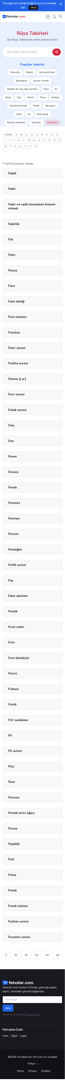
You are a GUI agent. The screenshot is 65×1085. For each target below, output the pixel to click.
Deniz (30, 97)
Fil (10, 735)
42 (57, 955)
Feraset (14, 503)
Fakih (12, 173)
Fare (46, 89)
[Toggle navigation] (47, 16)
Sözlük (8, 134)
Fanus (12, 270)
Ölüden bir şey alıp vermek (22, 89)
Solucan (36, 122)
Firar (11, 782)
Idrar (19, 114)
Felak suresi (17, 410)
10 (15, 955)
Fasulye (14, 332)
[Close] (61, 4)
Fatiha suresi (18, 363)
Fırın (11, 642)
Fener (12, 456)
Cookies (45, 1071)
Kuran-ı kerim (41, 80)
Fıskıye (13, 689)
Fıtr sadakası (18, 720)
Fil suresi (15, 751)
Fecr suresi (16, 394)
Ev (56, 89)
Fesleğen (15, 549)
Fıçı (10, 580)
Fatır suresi (16, 348)
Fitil (11, 859)
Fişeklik (14, 844)
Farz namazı (17, 317)
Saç (19, 97)
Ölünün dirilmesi (16, 122)
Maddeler (52, 122)
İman (5, 1035)
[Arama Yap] (56, 52)
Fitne (12, 875)
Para (42, 97)
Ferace (13, 472)
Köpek (29, 72)
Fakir (12, 188)
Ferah (12, 487)
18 (26, 955)
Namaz (56, 97)
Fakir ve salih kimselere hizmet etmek (31, 206)
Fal (10, 239)
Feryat (13, 534)
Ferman (14, 518)
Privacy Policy (33, 1014)
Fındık (12, 611)
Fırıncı (12, 673)
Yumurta (15, 72)
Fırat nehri (16, 627)
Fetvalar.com (24, 1056)
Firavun (14, 797)
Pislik (36, 105)
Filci (11, 766)
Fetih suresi (17, 565)
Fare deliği (16, 301)
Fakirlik (13, 224)
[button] (54, 16)
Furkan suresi (18, 921)
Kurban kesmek (18, 105)
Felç (11, 425)
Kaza (8, 97)
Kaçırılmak (42, 114)
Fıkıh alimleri (18, 596)
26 (36, 955)
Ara (8, 1008)
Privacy (32, 1071)
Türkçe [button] (31, 1063)
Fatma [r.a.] (17, 379)
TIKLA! (33, 7)
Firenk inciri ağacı (21, 813)
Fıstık (12, 704)
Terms (20, 1071)
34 (47, 955)
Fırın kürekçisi (18, 658)
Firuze (12, 828)
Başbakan (21, 80)
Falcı (11, 255)
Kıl (29, 114)
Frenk (12, 890)
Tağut (14, 1035)
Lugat (23, 1035)
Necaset (50, 105)
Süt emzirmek (47, 72)
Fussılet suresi (19, 937)
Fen (11, 441)
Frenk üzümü (18, 906)
